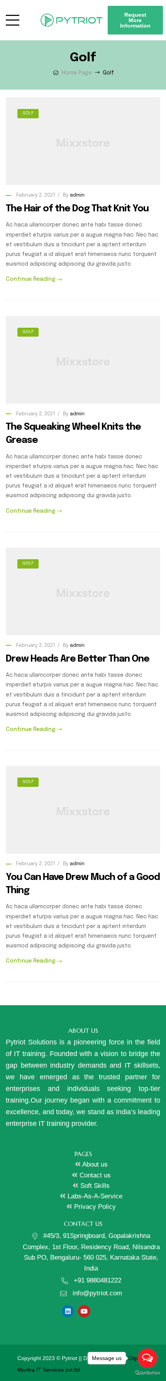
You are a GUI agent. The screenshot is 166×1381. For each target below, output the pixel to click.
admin (77, 195)
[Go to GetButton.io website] (147, 1373)
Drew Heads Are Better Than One (77, 659)
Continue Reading (30, 279)
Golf (28, 113)
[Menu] (17, 20)
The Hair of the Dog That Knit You (77, 209)
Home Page (77, 73)
